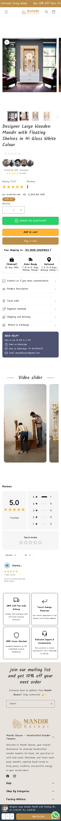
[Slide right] (57, 117)
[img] (13, 187)
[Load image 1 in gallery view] (13, 116)
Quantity (6, 203)
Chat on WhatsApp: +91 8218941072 (26, 348)
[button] (6, 11)
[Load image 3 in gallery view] (35, 116)
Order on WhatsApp (32, 221)
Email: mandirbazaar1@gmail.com (24, 353)
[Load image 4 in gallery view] (47, 116)
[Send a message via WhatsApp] (55, 815)
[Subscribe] (51, 703)
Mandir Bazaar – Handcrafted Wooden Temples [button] (28, 737)
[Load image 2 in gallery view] (24, 116)
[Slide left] (3, 117)
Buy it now (30, 241)
